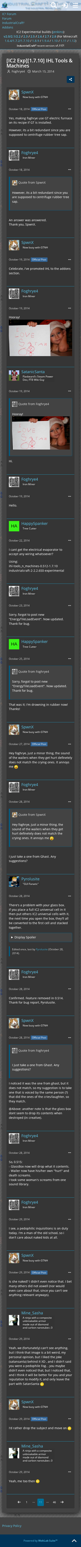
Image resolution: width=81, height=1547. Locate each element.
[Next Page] (62, 1502)
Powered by (40, 1540)
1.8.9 (35, 41)
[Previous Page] (19, 1502)
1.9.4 (45, 41)
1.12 (72, 41)
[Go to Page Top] (74, 1541)
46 (54, 1502)
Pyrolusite (42, 949)
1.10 (55, 41)
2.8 (54, 36)
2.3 (25, 36)
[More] (69, 109)
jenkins (58, 32)
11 (40, 1502)
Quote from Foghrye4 (33, 404)
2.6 (40, 36)
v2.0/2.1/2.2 (12, 36)
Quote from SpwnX (32, 182)
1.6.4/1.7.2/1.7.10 (17, 41)
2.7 (47, 36)
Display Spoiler (25, 937)
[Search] (53, 5)
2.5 (32, 36)
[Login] (64, 5)
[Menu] (75, 5)
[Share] (71, 79)
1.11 (63, 41)
